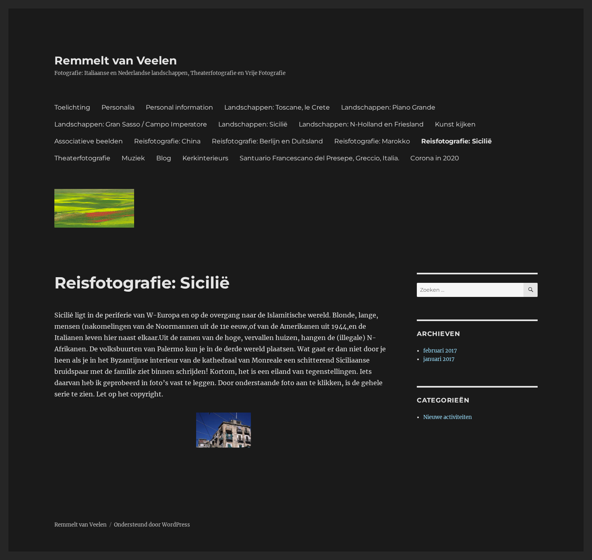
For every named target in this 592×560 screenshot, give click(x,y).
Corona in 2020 (434, 158)
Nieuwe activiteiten (447, 417)
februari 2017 (440, 350)
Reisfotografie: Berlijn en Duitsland (267, 141)
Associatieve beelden (88, 141)
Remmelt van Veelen (115, 60)
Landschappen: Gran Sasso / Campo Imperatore (130, 124)
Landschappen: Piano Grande (388, 107)
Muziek (133, 158)
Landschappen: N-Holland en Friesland (361, 124)
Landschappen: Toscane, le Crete (277, 107)
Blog (163, 158)
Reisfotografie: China (167, 141)
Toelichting (72, 107)
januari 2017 (439, 359)
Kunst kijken (455, 124)
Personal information (179, 107)
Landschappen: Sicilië (253, 124)
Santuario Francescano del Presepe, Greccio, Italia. (319, 158)
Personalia (118, 107)
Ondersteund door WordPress (152, 524)
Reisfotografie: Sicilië (456, 141)
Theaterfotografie (82, 158)
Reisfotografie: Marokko (372, 141)
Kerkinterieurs (205, 158)
